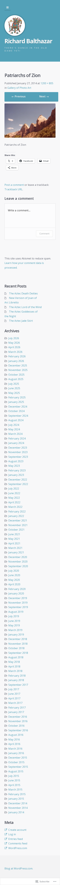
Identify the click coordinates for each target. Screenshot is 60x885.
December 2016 (17, 716)
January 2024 (16, 443)
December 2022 (17, 479)
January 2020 (16, 593)
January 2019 (16, 634)
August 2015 (15, 771)
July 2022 (13, 488)
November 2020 (18, 561)
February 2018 (17, 675)
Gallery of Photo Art (19, 88)
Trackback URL (13, 189)
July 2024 (13, 425)
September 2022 (18, 484)
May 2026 (14, 342)
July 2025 (13, 384)
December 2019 (17, 598)
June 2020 (14, 575)
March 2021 (15, 548)
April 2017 (14, 698)
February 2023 (17, 470)
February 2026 (17, 356)
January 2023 (16, 475)
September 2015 (18, 767)
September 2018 (18, 653)
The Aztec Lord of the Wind (25, 307)
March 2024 (15, 434)
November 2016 (18, 721)
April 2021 (14, 543)
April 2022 (14, 502)
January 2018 (16, 680)
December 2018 (17, 639)
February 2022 (17, 511)
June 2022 (14, 493)
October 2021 (16, 529)
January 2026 (16, 361)
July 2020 (13, 570)
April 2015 (14, 785)
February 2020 (17, 589)
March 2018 (15, 671)
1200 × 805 (46, 83)
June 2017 (14, 694)
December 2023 (17, 447)
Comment (44, 233)
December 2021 (17, 520)
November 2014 (18, 808)
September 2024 (18, 415)
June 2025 (14, 388)
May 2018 (14, 662)
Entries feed (15, 839)
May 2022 (14, 497)
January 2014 (16, 812)
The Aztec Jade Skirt (21, 320)
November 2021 (18, 525)
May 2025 (14, 393)
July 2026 (13, 338)
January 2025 (16, 402)
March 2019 (15, 630)
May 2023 (14, 466)
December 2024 (17, 406)
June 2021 (14, 534)
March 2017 (15, 703)
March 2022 (15, 507)
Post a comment (14, 185)
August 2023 (15, 461)
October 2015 (16, 762)
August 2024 (15, 420)
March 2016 (15, 748)
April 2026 (14, 347)
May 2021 (14, 539)
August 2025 (15, 379)
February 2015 (17, 794)
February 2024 (17, 438)
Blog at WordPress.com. (18, 868)
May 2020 (14, 580)
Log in (12, 834)
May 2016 (14, 739)
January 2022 (16, 516)
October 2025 (16, 374)
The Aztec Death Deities (23, 293)
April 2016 (14, 744)
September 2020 (18, 566)
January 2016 (16, 753)
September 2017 (18, 685)
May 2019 (14, 625)
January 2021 (16, 552)
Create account (17, 830)
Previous (19, 96)
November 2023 (18, 452)
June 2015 (14, 780)
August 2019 (15, 612)
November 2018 (18, 643)
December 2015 (17, 757)
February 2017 (17, 707)
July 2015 (13, 776)
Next (44, 96)
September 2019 (18, 607)
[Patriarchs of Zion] (29, 136)
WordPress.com (17, 848)
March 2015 (15, 789)
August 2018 (15, 657)
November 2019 (18, 602)
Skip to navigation (7, 7)
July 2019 (13, 616)
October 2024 (16, 411)
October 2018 (16, 648)
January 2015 (16, 798)
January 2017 (16, 712)
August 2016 (15, 735)
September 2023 (18, 457)
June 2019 (14, 621)
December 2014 (17, 803)
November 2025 (18, 370)
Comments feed (17, 843)
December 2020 (17, 557)
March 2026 (15, 352)
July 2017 (13, 689)
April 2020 (14, 584)
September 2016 (18, 730)
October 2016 (16, 725)
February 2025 (17, 397)
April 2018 (14, 666)
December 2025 (17, 365)
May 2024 (14, 429)
